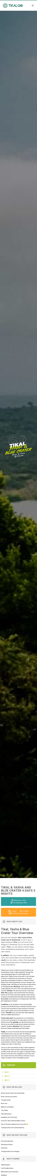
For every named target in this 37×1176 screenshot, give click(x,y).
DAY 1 (7, 1072)
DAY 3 (7, 1080)
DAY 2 (7, 1076)
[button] (32, 5)
